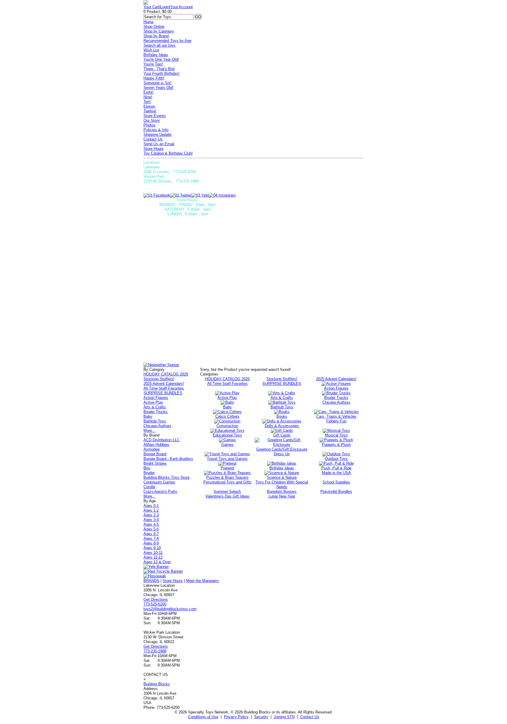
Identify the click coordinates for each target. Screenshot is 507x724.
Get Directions (155, 599)
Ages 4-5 (151, 524)
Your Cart (151, 7)
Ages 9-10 (152, 548)
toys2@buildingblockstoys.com (170, 609)
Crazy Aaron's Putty (160, 491)
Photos (149, 125)
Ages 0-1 (151, 505)
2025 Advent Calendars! (163, 383)
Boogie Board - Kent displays (168, 458)
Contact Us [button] (309, 717)
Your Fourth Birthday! (161, 73)
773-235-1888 (154, 651)
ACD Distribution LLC (161, 440)
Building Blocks (156, 684)
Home (148, 22)
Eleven (149, 106)
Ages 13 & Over (157, 562)
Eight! (148, 92)
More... (149, 430)
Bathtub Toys (154, 421)
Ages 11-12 (153, 557)
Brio (146, 468)
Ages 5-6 (151, 529)
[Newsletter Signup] (161, 365)
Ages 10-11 (153, 552)
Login (164, 7)
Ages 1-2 (151, 510)
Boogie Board (154, 454)
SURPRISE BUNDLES (162, 393)
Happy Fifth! (153, 78)
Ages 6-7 (151, 534)
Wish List (151, 50)
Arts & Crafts (154, 407)
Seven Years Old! (158, 87)
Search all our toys (159, 45)
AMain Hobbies (156, 444)
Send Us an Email (158, 144)
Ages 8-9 (151, 543)
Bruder (149, 473)
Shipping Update (157, 134)
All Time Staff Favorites (163, 388)
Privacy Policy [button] (236, 717)
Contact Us (153, 139)
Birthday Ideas (155, 55)
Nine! (147, 97)
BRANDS (151, 580)
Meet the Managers (202, 580)
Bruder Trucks (155, 412)
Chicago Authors (157, 426)
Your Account (181, 7)
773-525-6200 (154, 604)
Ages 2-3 (151, 515)
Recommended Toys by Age (167, 40)
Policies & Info (155, 130)
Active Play (153, 402)
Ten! (147, 101)
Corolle (149, 487)
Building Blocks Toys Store (166, 477)
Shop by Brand (156, 36)
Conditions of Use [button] (203, 717)
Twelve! (149, 111)
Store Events (154, 116)
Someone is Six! (157, 83)
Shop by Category (158, 31)
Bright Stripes (155, 463)
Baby (147, 416)
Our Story (151, 120)
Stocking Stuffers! (158, 379)
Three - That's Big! (159, 69)
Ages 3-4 (151, 519)
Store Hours (153, 148)
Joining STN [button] (284, 717)
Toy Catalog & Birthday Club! (168, 153)
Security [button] (261, 717)
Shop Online (153, 26)
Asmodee (151, 449)
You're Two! (153, 64)
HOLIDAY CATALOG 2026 (165, 374)
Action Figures (155, 397)
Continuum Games (159, 482)
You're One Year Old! (161, 59)
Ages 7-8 (151, 538)
